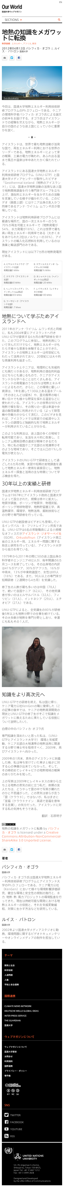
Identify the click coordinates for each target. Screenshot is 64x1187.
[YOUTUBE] (7, 1129)
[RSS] (7, 1136)
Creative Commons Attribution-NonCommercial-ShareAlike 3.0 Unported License (31, 836)
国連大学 (24, 51)
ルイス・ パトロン (19, 919)
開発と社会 (9, 965)
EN (60, 2)
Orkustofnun (25, 537)
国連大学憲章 (10, 1052)
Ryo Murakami (11, 98)
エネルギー (17, 43)
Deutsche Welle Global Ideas (21, 1011)
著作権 (7, 1076)
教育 (34, 43)
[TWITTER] (7, 1115)
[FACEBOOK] (7, 1122)
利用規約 (8, 1061)
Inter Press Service (15, 1016)
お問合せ (8, 1056)
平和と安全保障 (11, 984)
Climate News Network (17, 1006)
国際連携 (8, 1066)
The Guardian (12, 1020)
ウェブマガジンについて (15, 1047)
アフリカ (27, 43)
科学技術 (6, 43)
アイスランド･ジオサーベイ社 (41, 533)
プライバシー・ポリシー (15, 1071)
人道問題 (8, 975)
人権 (6, 980)
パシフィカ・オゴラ (38, 48)
